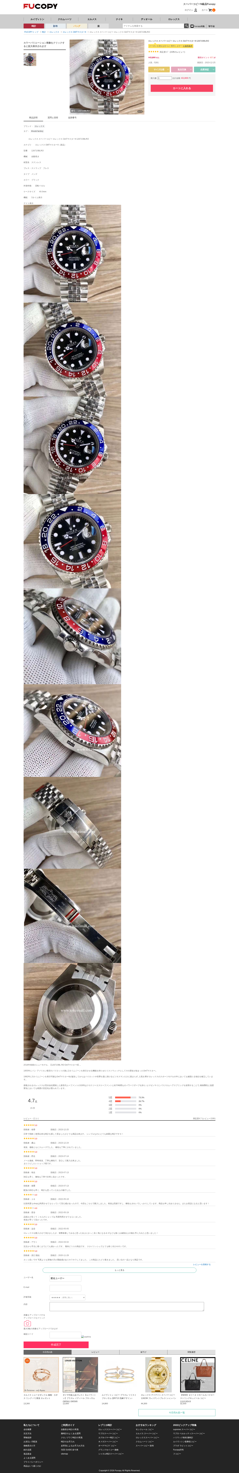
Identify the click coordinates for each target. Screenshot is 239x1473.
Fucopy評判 (178, 1450)
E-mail (26, 1287)
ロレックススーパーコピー (110, 1429)
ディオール (146, 19)
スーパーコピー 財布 (145, 1446)
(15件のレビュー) (177, 52)
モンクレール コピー (145, 1429)
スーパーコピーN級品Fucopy (199, 4)
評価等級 (27, 1297)
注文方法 (27, 1433)
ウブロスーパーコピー (108, 1433)
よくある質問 (29, 1458)
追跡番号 (72, 117)
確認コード (28, 1334)
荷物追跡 (27, 1437)
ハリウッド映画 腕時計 (183, 1437)
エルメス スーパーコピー (147, 1433)
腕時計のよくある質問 (70, 1433)
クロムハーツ (65, 19)
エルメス (92, 19)
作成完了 (56, 1344)
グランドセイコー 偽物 (108, 1450)
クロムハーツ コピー (145, 1441)
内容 (25, 1304)
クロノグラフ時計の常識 (71, 1437)
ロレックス (174, 19)
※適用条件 (188, 46)
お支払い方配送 (30, 1441)
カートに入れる (182, 88)
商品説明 (33, 117)
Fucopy (118, 1470)
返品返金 (27, 1454)
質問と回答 (53, 117)
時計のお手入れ (68, 1441)
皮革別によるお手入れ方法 (72, 1446)
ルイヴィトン (37, 19)
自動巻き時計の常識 (70, 1429)
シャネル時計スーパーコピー (111, 1454)
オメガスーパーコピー (108, 1441)
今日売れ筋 (47, 1352)
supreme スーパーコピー (184, 1429)
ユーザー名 (28, 1277)
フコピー (177, 1454)
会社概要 (27, 1429)
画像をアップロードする (34, 1315)
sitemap (64, 1454)
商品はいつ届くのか (32, 1466)
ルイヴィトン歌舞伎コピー (185, 1441)
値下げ (143, 1352)
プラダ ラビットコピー (183, 1446)
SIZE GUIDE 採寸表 (69, 1450)
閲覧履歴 (191, 1352)
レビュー (95, 1352)
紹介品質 (27, 1450)
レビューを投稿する (202, 1264)
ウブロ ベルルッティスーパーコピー (189, 1433)
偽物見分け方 (29, 1446)
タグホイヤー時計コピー (109, 1437)
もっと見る (119, 1270)
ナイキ (119, 19)
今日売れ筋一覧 (177, 1412)
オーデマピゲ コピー (107, 1446)
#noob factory (37, 131)
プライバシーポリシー (33, 1462)
